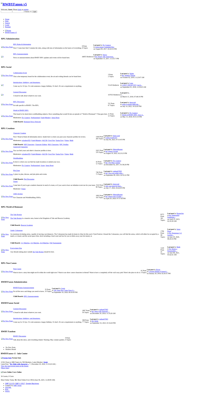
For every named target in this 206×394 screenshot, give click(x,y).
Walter (132, 73)
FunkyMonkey (46, 118)
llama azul (116, 136)
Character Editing (41, 144)
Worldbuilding (18, 158)
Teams (15, 181)
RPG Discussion (18, 102)
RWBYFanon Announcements (23, 288)
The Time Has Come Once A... (64, 290)
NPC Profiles (63, 144)
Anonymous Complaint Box (104, 47)
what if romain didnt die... (130, 104)
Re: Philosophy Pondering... (173, 216)
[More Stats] (5, 368)
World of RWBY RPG (21, 110)
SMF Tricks (17, 385)
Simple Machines (32, 383)
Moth (71, 140)
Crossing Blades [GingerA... (158, 271)
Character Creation (19, 133)
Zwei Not (51, 140)
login (19, 9)
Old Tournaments (55, 243)
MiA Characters (53, 144)
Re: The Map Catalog (112, 163)
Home (7, 19)
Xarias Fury (60, 140)
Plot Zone (16, 170)
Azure (43, 165)
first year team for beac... (113, 186)
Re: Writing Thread (128, 75)
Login (7, 25)
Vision (66, 140)
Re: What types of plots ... (114, 196)
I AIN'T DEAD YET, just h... (132, 85)
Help (6, 21)
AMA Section (18, 194)
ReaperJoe (180, 213)
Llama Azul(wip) (111, 138)
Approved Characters (20, 147)
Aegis (63, 288)
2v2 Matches (34, 243)
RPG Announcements (20, 54)
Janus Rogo (55, 118)
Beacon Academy (27, 225)
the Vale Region (38, 252)
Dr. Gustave (107, 45)
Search (7, 23)
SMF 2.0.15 (9, 383)
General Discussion (19, 92)
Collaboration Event (20, 73)
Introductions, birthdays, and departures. (26, 82)
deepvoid (133, 102)
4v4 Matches (44, 243)
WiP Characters (29, 144)
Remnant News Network (32, 122)
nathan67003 (117, 171)
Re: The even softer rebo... (114, 173)
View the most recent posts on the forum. (15, 366)
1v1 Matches (25, 243)
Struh (45, 362)
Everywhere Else (16, 248)
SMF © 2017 (20, 383)
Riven (158, 270)
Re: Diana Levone (111, 151)
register (25, 9)
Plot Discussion (29, 179)
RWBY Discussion (19, 336)
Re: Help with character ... (101, 311)
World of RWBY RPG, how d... (133, 115)
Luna (131, 83)
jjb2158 (44, 140)
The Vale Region (16, 215)
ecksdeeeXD (26, 140)
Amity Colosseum (16, 230)
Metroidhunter (118, 149)
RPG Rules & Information (22, 44)
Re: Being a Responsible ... (172, 250)
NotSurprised (35, 118)
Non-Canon (17, 269)
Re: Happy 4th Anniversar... (104, 57)
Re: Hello (95, 321)
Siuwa (105, 55)
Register (8, 27)
